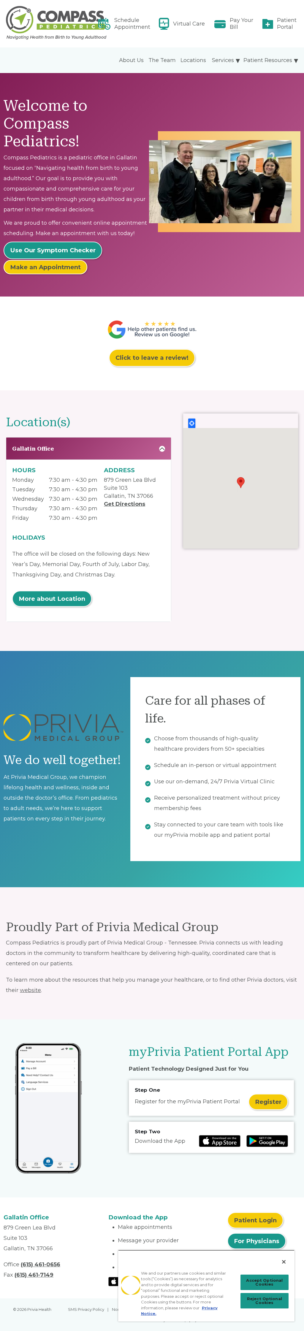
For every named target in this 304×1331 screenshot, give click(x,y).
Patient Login (255, 1220)
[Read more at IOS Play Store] (219, 1141)
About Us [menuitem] (131, 60)
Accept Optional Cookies (264, 1282)
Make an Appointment (45, 267)
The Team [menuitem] (162, 60)
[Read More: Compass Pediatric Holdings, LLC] (52, 24)
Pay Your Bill (241, 23)
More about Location (52, 598)
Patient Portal (287, 23)
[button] (241, 482)
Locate (191, 423)
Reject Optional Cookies (264, 1300)
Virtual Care (189, 23)
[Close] (283, 1261)
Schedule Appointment (132, 23)
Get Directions (124, 504)
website (30, 990)
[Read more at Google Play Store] (267, 1141)
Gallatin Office (33, 449)
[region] (206, 1286)
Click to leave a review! (152, 357)
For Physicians (256, 1241)
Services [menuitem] (223, 60)
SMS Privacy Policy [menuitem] (86, 1309)
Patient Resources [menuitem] (267, 60)
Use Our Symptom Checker (53, 250)
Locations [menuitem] (193, 60)
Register (268, 1101)
